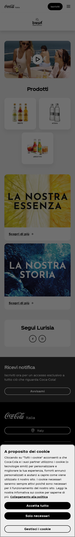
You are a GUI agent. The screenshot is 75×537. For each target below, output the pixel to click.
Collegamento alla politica (29, 496)
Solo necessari (37, 516)
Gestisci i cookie (37, 529)
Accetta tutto (37, 505)
